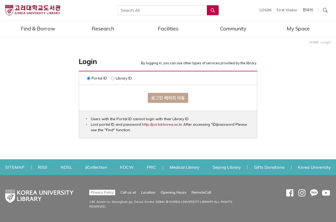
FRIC (151, 167)
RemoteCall (201, 192)
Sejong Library (227, 167)
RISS (42, 167)
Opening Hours (173, 192)
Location (148, 192)
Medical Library (185, 167)
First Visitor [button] (287, 10)
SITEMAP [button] (14, 167)
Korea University (314, 167)
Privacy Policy (102, 192)
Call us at (128, 192)
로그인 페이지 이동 (168, 98)
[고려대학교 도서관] (39, 195)
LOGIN (265, 10)
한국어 (308, 10)
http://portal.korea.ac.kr (162, 124)
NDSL (66, 167)
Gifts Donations (269, 167)
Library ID (124, 78)
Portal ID (99, 78)
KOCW (127, 167)
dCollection (96, 167)
